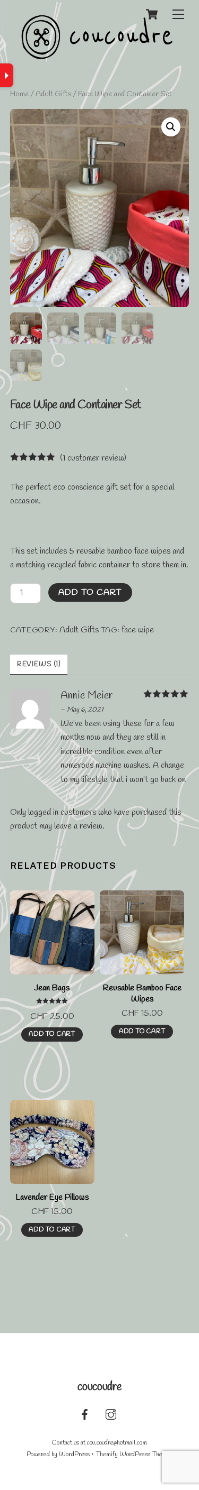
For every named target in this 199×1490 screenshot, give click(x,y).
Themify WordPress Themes (134, 1454)
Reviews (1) (39, 664)
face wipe (138, 630)
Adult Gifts (53, 94)
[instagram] (111, 1414)
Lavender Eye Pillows (52, 1197)
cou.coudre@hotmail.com (117, 1443)
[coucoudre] (97, 56)
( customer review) (93, 458)
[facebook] (85, 1414)
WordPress (74, 1454)
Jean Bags (52, 988)
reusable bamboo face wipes (123, 551)
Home (19, 94)
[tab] (38, 665)
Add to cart (90, 592)
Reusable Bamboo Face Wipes (142, 993)
